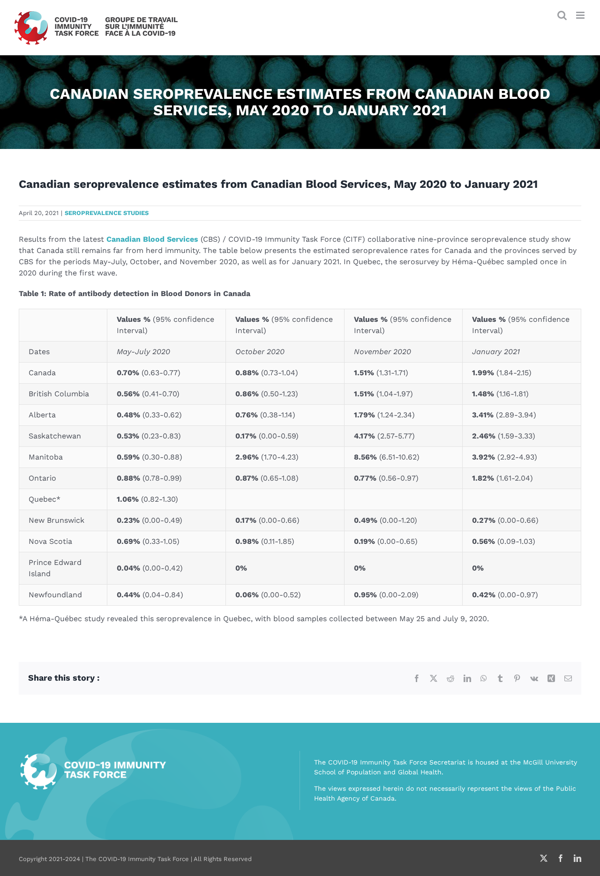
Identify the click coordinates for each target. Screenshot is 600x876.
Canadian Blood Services (152, 239)
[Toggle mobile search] (562, 15)
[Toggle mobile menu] (581, 15)
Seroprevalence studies (107, 212)
